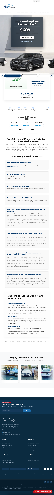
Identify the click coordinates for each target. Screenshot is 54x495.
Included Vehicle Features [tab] (27, 113)
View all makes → (5, 476)
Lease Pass (30, 447)
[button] (38, 82)
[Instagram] (48, 482)
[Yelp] (51, 482)
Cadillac (45, 474)
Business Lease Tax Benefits (8, 462)
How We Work (31, 457)
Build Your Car (9, 12)
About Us (47, 12)
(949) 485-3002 (6, 432)
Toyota (31, 474)
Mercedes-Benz (13, 474)
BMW (20, 474)
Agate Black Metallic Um (12, 75)
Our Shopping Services (6, 447)
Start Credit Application (6, 460)
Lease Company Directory (33, 460)
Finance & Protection (38, 12)
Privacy (28, 481)
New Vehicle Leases (19, 12)
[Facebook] (45, 482)
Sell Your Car (4, 457)
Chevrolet (25, 474)
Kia (50, 474)
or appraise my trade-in (28, 41)
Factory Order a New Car (7, 445)
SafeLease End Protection (33, 443)
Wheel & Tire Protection (33, 445)
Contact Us (23, 481)
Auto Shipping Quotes (32, 450)
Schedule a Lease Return (7, 450)
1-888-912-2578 (46, 1)
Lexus (36, 474)
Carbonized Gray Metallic (29, 75)
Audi (41, 474)
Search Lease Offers (6, 443)
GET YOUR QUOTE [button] (27, 37)
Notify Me (26, 410)
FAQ (19, 481)
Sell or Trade (28, 12)
